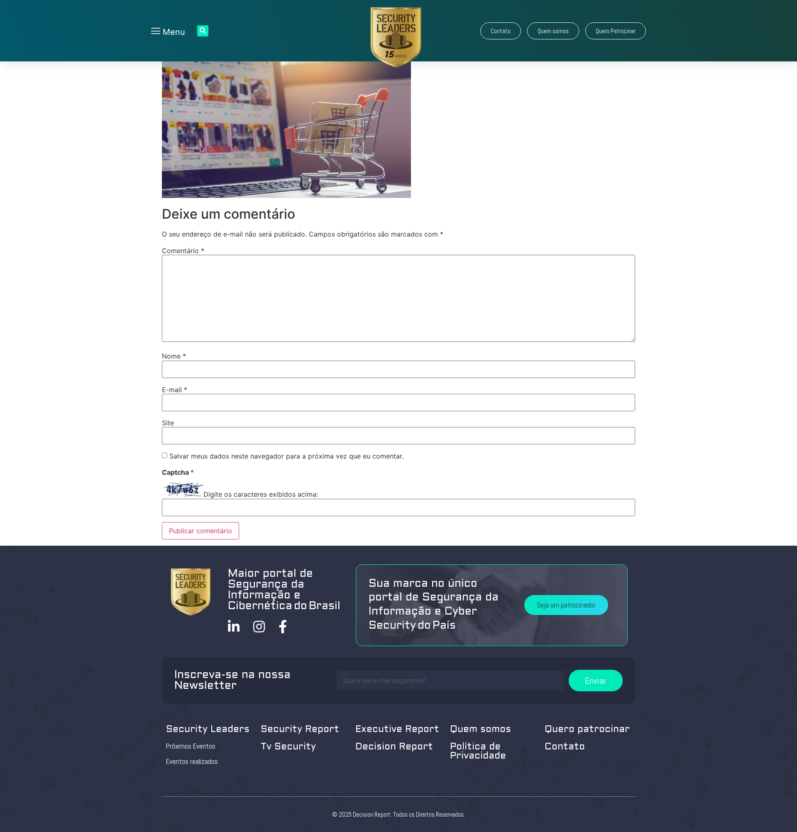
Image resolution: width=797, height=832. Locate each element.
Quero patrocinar (587, 729)
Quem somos (480, 729)
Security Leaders (207, 729)
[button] (500, 30)
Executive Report (397, 729)
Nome (174, 356)
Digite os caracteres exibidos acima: (260, 494)
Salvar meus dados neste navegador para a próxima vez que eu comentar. (286, 456)
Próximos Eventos (190, 746)
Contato (565, 747)
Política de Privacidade (478, 752)
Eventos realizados (192, 761)
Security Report (300, 729)
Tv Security (288, 747)
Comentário (183, 250)
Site (168, 423)
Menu (172, 32)
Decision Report (394, 747)
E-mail (174, 389)
